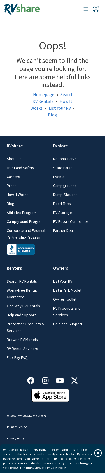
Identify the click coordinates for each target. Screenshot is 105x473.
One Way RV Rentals (23, 305)
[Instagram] (48, 379)
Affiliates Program (22, 212)
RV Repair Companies (71, 221)
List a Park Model (67, 290)
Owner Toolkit (64, 299)
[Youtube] (62, 379)
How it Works (18, 194)
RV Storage (62, 212)
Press (12, 185)
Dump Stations (65, 194)
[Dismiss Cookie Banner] (98, 453)
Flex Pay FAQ (17, 357)
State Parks (63, 167)
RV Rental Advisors (22, 348)
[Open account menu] (92, 9)
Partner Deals (64, 230)
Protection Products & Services (25, 327)
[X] (74, 379)
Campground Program (25, 221)
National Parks (65, 158)
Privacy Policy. (57, 467)
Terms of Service (17, 427)
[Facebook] (33, 379)
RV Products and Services (67, 311)
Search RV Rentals (22, 281)
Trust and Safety (20, 167)
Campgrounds (65, 185)
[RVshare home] (22, 9)
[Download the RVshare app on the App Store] (50, 395)
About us (14, 158)
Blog (52, 114)
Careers (13, 176)
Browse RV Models (22, 339)
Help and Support (21, 314)
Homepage (43, 94)
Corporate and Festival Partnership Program (26, 234)
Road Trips (62, 203)
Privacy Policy (15, 438)
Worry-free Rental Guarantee (22, 293)
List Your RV (60, 108)
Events (59, 176)
